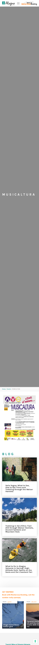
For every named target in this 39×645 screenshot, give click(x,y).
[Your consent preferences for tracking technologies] (35, 641)
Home (4, 389)
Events (9, 389)
